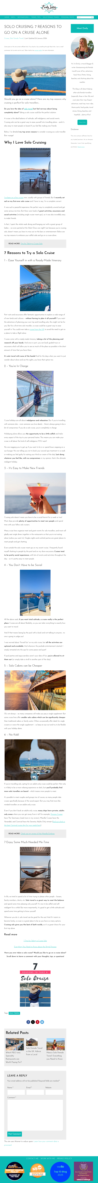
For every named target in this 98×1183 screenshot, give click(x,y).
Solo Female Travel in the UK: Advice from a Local (34, 1051)
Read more (81, 147)
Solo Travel (14, 1013)
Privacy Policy (64, 1159)
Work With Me (48, 1159)
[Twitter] (33, 1022)
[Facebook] (28, 1022)
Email (29, 1088)
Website (48, 1088)
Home (7, 17)
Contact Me (32, 1159)
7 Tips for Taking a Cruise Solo (35, 941)
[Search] (92, 17)
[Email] (42, 1022)
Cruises (6, 38)
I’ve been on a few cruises (13, 198)
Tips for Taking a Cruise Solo (31, 244)
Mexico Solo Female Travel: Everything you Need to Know (55, 1056)
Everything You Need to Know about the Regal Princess (35, 947)
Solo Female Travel (51, 17)
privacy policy (38, 50)
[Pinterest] (37, 1022)
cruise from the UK (37, 329)
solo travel (28, 109)
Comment (11, 1098)
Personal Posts (67, 17)
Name (10, 1088)
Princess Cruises (56, 814)
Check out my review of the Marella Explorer (38, 834)
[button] (15, 17)
